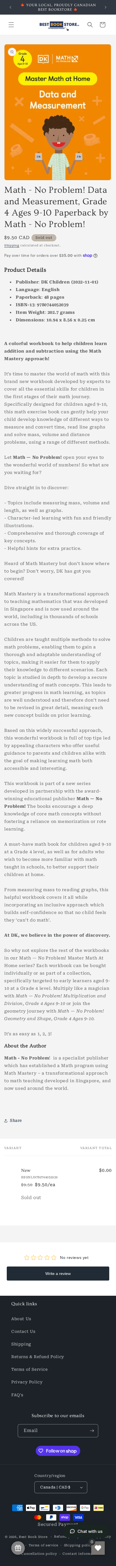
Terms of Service (29, 1369)
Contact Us (23, 1331)
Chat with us (89, 1531)
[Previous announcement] (10, 7)
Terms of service (43, 1545)
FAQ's (17, 1395)
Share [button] (16, 1120)
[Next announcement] (105, 7)
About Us (21, 1319)
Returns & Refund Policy (37, 1356)
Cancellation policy (39, 1554)
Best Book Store (33, 1537)
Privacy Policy (27, 1382)
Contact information (81, 1554)
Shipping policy (78, 1545)
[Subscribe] (92, 1430)
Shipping (11, 245)
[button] (11, 25)
